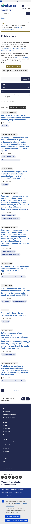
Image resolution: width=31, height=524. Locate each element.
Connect (5, 465)
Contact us (6, 451)
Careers (5, 425)
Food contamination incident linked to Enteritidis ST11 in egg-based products (15, 268)
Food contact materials (8, 354)
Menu (28, 8)
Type (3, 87)
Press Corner (6, 448)
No (28, 399)
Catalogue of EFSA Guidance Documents (15, 70)
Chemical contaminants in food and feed (13, 277)
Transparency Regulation (9, 414)
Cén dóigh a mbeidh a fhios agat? (21, 1)
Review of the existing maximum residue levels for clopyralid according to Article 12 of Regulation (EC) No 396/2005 (14, 175)
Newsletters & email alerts (10, 442)
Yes (23, 399)
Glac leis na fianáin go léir (12, 516)
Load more (17, 390)
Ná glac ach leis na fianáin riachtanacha (16, 520)
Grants (4, 434)
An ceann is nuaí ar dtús (17, 107)
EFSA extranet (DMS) (8, 468)
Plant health (5, 321)
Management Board (8, 411)
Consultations (6, 428)
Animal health (6, 301)
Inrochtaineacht (18, 492)
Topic (3, 84)
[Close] (28, 23)
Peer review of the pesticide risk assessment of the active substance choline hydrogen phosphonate (15, 117)
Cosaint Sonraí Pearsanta (16, 489)
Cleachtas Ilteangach (6, 492)
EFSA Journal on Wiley (13, 66)
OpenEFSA (5, 459)
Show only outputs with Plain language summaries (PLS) (11, 96)
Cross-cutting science (8, 156)
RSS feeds (5, 445)
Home (2, 18)
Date (3, 91)
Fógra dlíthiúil (5, 489)
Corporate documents (9, 417)
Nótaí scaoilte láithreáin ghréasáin (10, 496)
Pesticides (5, 126)
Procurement (6, 431)
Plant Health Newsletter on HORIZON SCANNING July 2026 (13, 314)
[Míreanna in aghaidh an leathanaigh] (2, 390)
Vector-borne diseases (19, 301)
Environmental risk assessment (10, 160)
